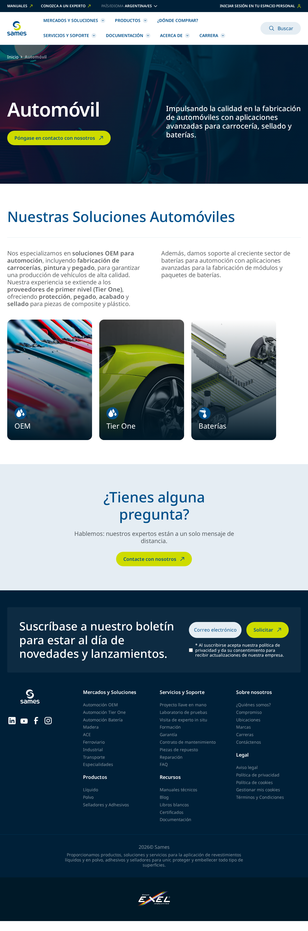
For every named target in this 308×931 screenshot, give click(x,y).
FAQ (164, 764)
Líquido (90, 789)
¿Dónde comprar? (177, 20)
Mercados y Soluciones (70, 20)
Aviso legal (247, 767)
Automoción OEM (100, 705)
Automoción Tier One (104, 712)
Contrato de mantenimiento (188, 742)
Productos (127, 20)
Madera (91, 727)
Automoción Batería (103, 720)
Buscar (285, 28)
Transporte (94, 757)
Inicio (12, 57)
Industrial (93, 749)
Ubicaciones (248, 720)
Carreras (245, 734)
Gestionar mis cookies (258, 789)
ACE (87, 734)
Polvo (88, 797)
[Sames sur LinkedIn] (12, 720)
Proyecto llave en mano (183, 705)
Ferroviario (94, 742)
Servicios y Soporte (66, 35)
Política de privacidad (257, 775)
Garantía (168, 734)
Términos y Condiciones (260, 797)
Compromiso (249, 712)
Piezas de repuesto (179, 749)
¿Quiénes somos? (253, 705)
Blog (164, 797)
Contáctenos (248, 742)
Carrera (208, 35)
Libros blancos (174, 805)
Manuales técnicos (178, 789)
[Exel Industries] (154, 899)
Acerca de (171, 35)
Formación (170, 727)
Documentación (124, 35)
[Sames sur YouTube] (24, 720)
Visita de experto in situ (183, 720)
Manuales (17, 6)
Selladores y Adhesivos (106, 805)
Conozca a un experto (63, 6)
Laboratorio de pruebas (183, 712)
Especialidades (98, 764)
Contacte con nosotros (149, 559)
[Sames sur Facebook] (36, 720)
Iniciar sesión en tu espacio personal (257, 5)
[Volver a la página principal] (16, 28)
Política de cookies (254, 782)
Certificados (171, 812)
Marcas (243, 727)
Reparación (171, 757)
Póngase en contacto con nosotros (54, 138)
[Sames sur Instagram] (48, 720)
